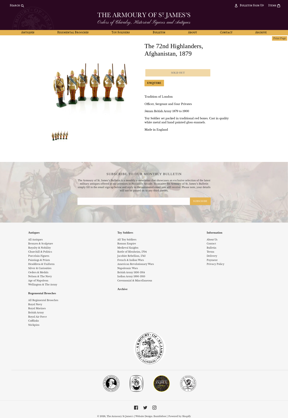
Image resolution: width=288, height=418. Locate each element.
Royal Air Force (37, 316)
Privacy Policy (215, 264)
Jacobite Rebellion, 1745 (131, 255)
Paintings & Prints (39, 260)
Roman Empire (126, 243)
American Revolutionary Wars (135, 264)
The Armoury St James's (120, 416)
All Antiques (35, 239)
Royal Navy (35, 304)
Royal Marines (37, 308)
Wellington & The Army (42, 284)
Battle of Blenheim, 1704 (132, 251)
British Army (36, 312)
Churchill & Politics (40, 251)
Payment (212, 260)
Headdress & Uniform (41, 264)
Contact (211, 243)
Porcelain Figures (38, 255)
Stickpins (33, 324)
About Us (212, 239)
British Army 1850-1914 (131, 272)
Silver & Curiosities (39, 268)
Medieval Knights (127, 247)
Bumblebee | (161, 416)
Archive (122, 289)
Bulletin (211, 247)
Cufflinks (33, 320)
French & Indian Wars (130, 260)
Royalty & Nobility (39, 247)
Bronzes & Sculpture (40, 243)
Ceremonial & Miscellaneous (134, 280)
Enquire (154, 82)
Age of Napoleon (38, 280)
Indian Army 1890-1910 (131, 276)
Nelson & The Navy (40, 276)
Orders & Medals (38, 272)
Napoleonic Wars (127, 268)
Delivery (212, 255)
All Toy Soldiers (126, 239)
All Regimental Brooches (43, 300)
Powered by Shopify (179, 416)
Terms (210, 251)
